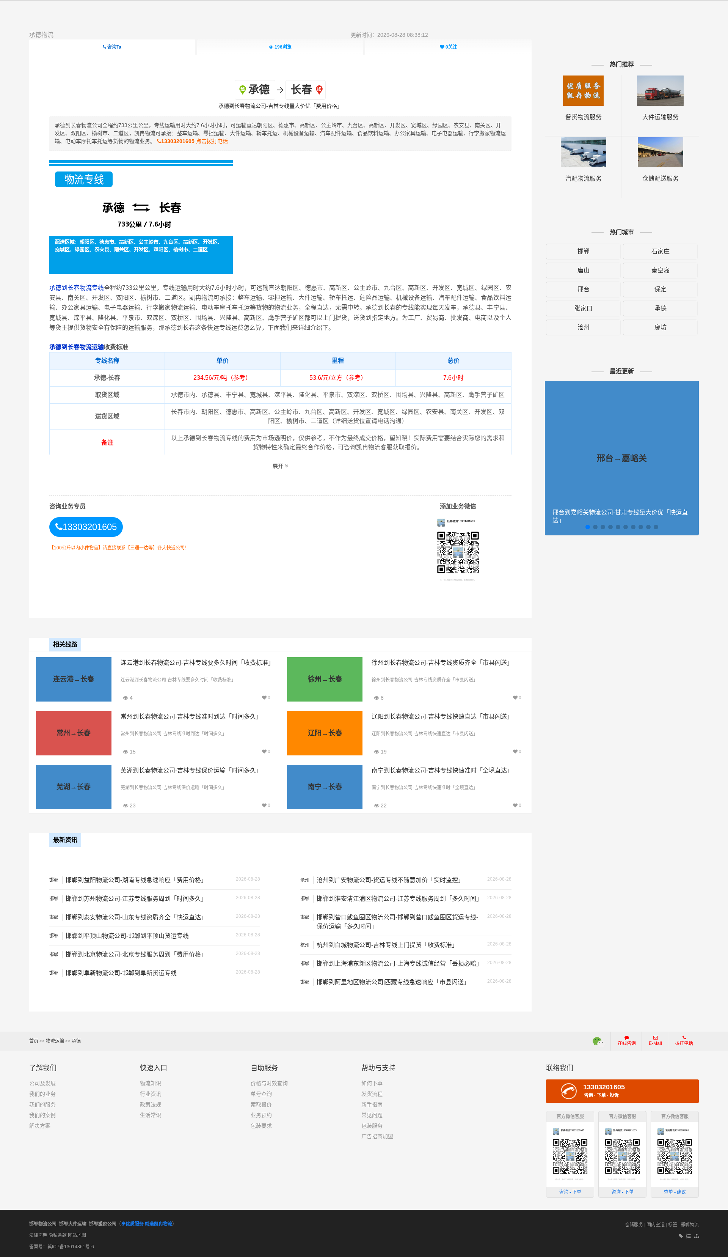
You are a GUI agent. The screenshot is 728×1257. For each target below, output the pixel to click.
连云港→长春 (73, 679)
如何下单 (372, 1083)
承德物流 (41, 34)
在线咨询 (627, 1043)
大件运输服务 (660, 117)
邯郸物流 (690, 1224)
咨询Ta (113, 47)
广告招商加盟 (377, 1136)
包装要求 (261, 1126)
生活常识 (150, 1115)
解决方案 (39, 1126)
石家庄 (660, 251)
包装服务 (372, 1126)
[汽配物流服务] (583, 140)
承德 (660, 308)
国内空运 (655, 1224)
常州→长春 (73, 733)
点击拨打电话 (194, 141)
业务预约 (261, 1115)
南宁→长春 (325, 787)
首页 (33, 1041)
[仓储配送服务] (660, 140)
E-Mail (655, 1043)
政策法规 (150, 1104)
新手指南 (372, 1104)
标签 (672, 1224)
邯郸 (583, 251)
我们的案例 (42, 1115)
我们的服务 (42, 1104)
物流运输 (55, 1041)
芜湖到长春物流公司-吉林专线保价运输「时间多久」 (191, 770)
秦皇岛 (660, 270)
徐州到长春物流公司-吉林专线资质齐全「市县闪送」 (442, 662)
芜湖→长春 (73, 787)
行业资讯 (150, 1094)
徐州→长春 (325, 679)
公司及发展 (42, 1083)
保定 (660, 289)
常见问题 (372, 1115)
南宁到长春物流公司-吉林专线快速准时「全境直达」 (442, 770)
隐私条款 (58, 1235)
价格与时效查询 (269, 1083)
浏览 (283, 47)
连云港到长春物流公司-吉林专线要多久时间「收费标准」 (197, 662)
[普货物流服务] (583, 79)
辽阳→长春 (325, 733)
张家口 (583, 308)
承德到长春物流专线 (76, 288)
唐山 (583, 270)
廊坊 (660, 327)
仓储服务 (634, 1224)
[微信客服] (599, 1041)
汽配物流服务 (583, 178)
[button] (587, 527)
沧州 (583, 327)
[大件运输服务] (660, 79)
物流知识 (150, 1083)
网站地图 (77, 1235)
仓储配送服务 (660, 178)
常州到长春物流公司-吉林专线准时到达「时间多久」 (191, 716)
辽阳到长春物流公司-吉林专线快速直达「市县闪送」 (442, 716)
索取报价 (261, 1104)
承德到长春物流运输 (76, 347)
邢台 (583, 289)
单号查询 (261, 1094)
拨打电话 (684, 1043)
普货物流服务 (583, 117)
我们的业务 (42, 1094)
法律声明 (38, 1235)
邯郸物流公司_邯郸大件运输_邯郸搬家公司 (72, 1224)
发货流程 (372, 1094)
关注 (451, 47)
